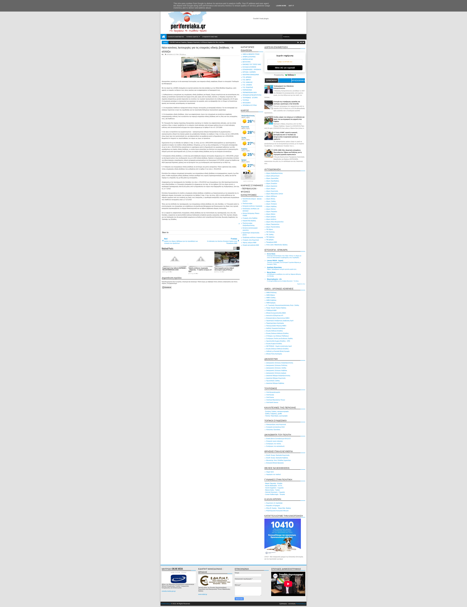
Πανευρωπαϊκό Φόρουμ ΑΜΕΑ (276, 326)
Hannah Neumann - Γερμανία (275, 492)
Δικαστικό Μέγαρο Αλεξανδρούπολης (278, 375)
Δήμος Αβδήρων (271, 196)
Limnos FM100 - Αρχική (275, 260)
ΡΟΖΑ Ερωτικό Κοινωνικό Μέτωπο (277, 511)
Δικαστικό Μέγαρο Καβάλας (275, 383)
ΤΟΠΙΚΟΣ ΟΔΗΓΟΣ (192, 36)
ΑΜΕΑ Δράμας (271, 303)
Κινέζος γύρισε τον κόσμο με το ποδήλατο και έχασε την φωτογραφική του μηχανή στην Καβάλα (289, 119)
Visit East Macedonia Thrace (275, 400)
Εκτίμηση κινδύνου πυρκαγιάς (252, 206)
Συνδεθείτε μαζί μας (210, 36)
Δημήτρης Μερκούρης (274, 267)
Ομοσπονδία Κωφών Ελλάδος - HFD (278, 341)
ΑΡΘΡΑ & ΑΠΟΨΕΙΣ (249, 57)
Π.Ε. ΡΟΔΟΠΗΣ (248, 87)
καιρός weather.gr (248, 181)
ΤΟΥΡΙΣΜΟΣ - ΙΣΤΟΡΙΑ (250, 97)
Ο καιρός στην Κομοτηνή (251, 240)
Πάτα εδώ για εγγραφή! (285, 68)
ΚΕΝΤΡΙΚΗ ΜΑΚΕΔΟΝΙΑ (251, 75)
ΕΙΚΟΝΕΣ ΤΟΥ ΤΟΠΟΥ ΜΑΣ (252, 64)
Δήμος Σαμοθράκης (272, 181)
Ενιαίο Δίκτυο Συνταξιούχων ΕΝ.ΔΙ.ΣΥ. (278, 438)
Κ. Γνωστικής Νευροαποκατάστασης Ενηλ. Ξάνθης (282, 305)
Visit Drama (270, 397)
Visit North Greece (272, 402)
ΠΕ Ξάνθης (270, 234)
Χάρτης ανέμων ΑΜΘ (249, 242)
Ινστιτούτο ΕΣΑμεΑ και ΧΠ (274, 315)
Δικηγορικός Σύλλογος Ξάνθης (276, 368)
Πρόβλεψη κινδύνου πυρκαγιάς (253, 237)
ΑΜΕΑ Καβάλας (271, 300)
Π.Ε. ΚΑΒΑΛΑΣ (247, 82)
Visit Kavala (270, 395)
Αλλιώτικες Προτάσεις (273, 429)
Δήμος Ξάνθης (271, 201)
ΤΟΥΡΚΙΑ (246, 100)
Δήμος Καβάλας (271, 206)
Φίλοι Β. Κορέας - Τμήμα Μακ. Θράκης (278, 508)
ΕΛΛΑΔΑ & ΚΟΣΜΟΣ (249, 67)
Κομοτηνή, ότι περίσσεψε (274, 503)
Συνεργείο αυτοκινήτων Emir (275, 427)
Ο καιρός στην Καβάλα (250, 218)
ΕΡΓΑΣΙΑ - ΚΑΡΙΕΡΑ (249, 72)
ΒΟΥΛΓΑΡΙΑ (247, 62)
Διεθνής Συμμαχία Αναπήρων (275, 328)
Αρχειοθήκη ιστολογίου (298, 81)
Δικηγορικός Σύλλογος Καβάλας (276, 370)
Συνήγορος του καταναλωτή (275, 446)
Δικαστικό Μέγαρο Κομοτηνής (276, 378)
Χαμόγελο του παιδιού (273, 474)
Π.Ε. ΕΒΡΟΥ (247, 80)
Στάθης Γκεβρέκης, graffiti (273, 414)
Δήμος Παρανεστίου (272, 224)
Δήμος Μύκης (270, 199)
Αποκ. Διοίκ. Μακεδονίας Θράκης (277, 245)
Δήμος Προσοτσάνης (273, 227)
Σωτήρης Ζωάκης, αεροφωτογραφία (277, 411)
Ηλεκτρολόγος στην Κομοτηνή (276, 424)
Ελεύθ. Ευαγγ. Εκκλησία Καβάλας (277, 458)
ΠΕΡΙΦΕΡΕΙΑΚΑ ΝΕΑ (250, 92)
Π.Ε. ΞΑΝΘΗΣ (247, 85)
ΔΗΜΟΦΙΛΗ (271, 80)
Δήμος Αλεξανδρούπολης (274, 173)
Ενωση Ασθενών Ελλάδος (274, 331)
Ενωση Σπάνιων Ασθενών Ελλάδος (277, 333)
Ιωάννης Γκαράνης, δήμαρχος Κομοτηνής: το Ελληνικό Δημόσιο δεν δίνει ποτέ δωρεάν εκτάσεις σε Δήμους (207, 42)
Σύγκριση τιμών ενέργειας (274, 441)
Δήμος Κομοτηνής (272, 191)
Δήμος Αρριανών (271, 186)
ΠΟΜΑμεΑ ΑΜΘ (271, 310)
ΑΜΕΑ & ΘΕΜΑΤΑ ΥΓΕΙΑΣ (251, 54)
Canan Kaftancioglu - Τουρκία (275, 494)
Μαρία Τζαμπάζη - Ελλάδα (273, 483)
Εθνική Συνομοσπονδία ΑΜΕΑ (276, 313)
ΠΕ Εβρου (269, 229)
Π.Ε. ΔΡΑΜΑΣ (247, 77)
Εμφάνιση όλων (301, 284)
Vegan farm (270, 472)
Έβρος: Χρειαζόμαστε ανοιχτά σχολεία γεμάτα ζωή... (282, 269)
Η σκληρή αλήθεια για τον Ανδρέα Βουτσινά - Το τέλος (283, 281)
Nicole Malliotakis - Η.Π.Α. (273, 485)
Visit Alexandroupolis (273, 392)
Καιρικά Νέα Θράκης (249, 221)
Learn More (281, 6)
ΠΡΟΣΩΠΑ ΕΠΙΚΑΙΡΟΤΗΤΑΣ (252, 95)
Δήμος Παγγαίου (271, 211)
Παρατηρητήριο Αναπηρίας (275, 323)
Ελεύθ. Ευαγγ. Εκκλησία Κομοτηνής (278, 455)
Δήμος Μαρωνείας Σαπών (274, 194)
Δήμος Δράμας (271, 217)
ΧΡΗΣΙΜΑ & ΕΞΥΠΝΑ (173, 54)
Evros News (271, 254)
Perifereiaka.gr (166, 604)
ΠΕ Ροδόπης (270, 232)
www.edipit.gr (202, 594)
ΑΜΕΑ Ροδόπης (271, 292)
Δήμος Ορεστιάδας (272, 178)
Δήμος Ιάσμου (270, 188)
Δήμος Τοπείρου (271, 204)
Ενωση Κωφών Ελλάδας (274, 343)
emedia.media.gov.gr (169, 591)
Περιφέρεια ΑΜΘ (271, 242)
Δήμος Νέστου (271, 209)
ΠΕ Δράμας (270, 240)
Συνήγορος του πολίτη (273, 444)
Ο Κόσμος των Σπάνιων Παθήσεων (277, 336)
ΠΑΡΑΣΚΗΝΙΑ (247, 90)
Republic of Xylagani (273, 505)
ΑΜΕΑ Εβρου (270, 295)
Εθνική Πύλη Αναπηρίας (274, 354)
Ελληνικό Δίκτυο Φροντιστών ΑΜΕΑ (277, 318)
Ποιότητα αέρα (247, 203)
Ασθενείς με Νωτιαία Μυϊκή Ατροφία (277, 351)
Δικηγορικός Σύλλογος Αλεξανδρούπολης (279, 363)
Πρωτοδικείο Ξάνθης (273, 381)
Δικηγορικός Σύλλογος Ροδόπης (276, 365)
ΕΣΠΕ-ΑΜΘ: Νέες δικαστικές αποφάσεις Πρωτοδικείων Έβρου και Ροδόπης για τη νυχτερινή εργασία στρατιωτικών (288, 152)
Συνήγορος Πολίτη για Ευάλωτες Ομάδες (279, 338)
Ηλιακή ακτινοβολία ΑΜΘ (251, 245)
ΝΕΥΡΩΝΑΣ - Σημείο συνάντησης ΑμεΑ (279, 346)
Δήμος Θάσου (270, 214)
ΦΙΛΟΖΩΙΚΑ (247, 103)
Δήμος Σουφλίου (271, 183)
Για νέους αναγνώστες (176, 36)
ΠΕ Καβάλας (270, 237)
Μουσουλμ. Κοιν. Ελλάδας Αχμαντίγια (278, 460)
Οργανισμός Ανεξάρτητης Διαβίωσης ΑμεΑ (279, 320)
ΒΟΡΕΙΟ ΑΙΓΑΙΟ (248, 59)
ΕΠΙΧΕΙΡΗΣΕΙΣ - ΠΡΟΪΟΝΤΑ (252, 69)
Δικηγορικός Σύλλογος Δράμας (276, 373)
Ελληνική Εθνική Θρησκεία (275, 463)
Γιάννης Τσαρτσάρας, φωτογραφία (276, 416)
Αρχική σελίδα (164, 37)
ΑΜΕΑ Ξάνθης (271, 298)
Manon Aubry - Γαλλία (272, 490)
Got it (291, 6)
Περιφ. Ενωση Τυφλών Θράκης (276, 308)
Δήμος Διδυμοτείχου (272, 176)
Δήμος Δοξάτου (271, 219)
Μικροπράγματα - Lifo (274, 279)
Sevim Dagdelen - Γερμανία (274, 488)
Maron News (271, 272)
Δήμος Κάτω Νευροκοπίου (275, 222)
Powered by (279, 75)
